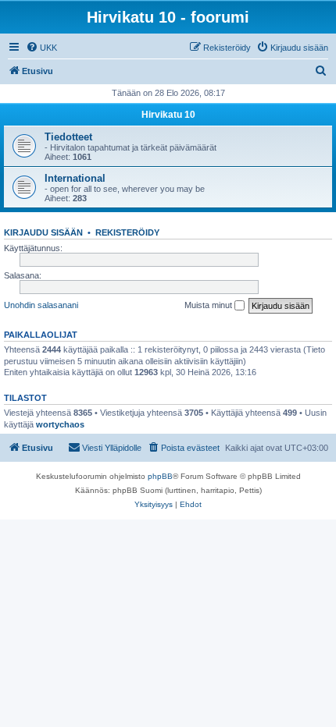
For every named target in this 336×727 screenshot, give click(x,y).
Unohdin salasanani (41, 305)
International (75, 178)
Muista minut (209, 305)
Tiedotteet (68, 137)
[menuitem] (41, 47)
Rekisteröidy (127, 232)
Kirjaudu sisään (43, 232)
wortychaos (60, 424)
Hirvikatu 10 (168, 114)
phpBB (160, 476)
